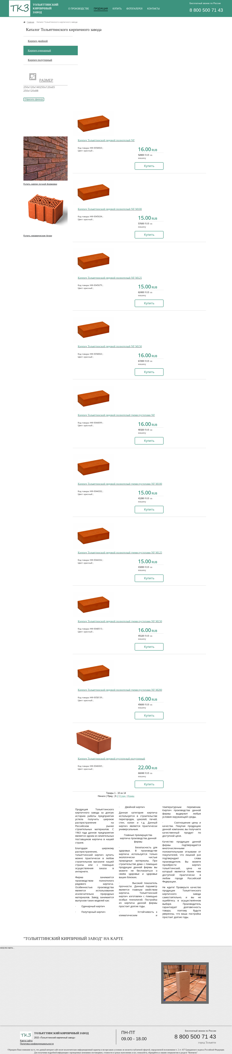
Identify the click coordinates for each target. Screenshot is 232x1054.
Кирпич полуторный (40, 60)
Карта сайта (26, 1040)
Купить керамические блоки (37, 235)
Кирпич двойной (38, 41)
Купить (149, 166)
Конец (131, 796)
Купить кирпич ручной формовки (40, 184)
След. (123, 796)
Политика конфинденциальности (37, 1043)
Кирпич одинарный (39, 50)
